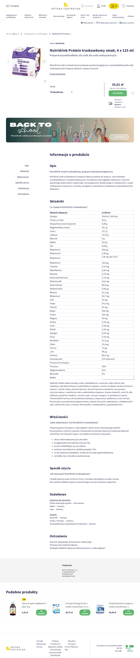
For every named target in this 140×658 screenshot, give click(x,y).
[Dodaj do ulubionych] (132, 93)
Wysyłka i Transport (72, 642)
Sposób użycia (22, 182)
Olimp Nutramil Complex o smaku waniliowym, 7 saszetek (121, 605)
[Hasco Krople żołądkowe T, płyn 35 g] (13, 609)
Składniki (24, 171)
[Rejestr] (129, 648)
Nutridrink (60, 43)
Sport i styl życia (85, 16)
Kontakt (40, 641)
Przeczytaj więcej (57, 74)
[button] (44, 61)
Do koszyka (118, 93)
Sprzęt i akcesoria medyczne (100, 16)
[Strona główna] (65, 6)
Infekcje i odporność (28, 16)
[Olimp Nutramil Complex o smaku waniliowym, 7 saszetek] (100, 609)
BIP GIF (119, 648)
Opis (27, 165)
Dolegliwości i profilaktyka (11, 16)
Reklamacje (41, 644)
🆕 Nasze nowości (126, 23)
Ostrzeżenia (23, 194)
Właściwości (23, 177)
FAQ (66, 649)
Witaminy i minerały (43, 16)
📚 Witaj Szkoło (87, 23)
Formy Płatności (71, 647)
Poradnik (14, 6)
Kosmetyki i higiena (71, 16)
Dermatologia (58, 16)
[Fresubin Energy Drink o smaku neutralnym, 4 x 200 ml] (56, 609)
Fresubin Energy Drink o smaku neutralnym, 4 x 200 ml (77, 605)
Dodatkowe (23, 188)
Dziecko (131, 16)
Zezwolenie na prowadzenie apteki (109, 645)
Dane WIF (118, 651)
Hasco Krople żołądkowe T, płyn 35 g (34, 605)
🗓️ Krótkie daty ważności (106, 23)
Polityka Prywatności (55, 642)
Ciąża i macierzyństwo (118, 16)
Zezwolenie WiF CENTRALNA (55, 654)
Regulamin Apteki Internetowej (55, 648)
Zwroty (39, 647)
